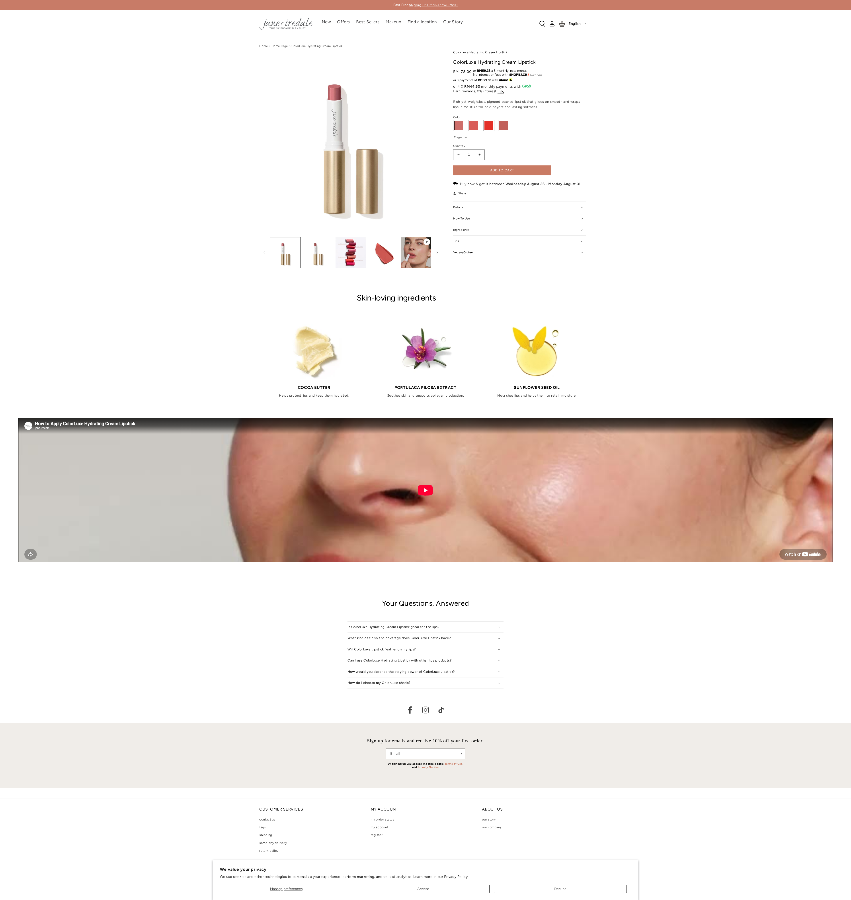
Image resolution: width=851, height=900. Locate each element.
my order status (382, 819)
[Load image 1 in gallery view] (285, 252)
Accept (423, 889)
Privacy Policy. (456, 877)
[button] (393, 27)
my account (379, 827)
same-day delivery (273, 843)
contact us (267, 819)
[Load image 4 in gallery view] (383, 252)
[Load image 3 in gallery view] (351, 252)
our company (492, 827)
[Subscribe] (460, 754)
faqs (262, 827)
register (377, 835)
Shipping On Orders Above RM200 (433, 5)
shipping (265, 835)
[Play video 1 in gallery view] (416, 252)
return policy (269, 851)
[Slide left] (264, 252)
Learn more (536, 75)
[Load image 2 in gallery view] (318, 252)
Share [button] (462, 193)
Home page (279, 46)
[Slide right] (437, 252)
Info (501, 91)
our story (489, 819)
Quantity (459, 145)
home (263, 46)
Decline (560, 889)
